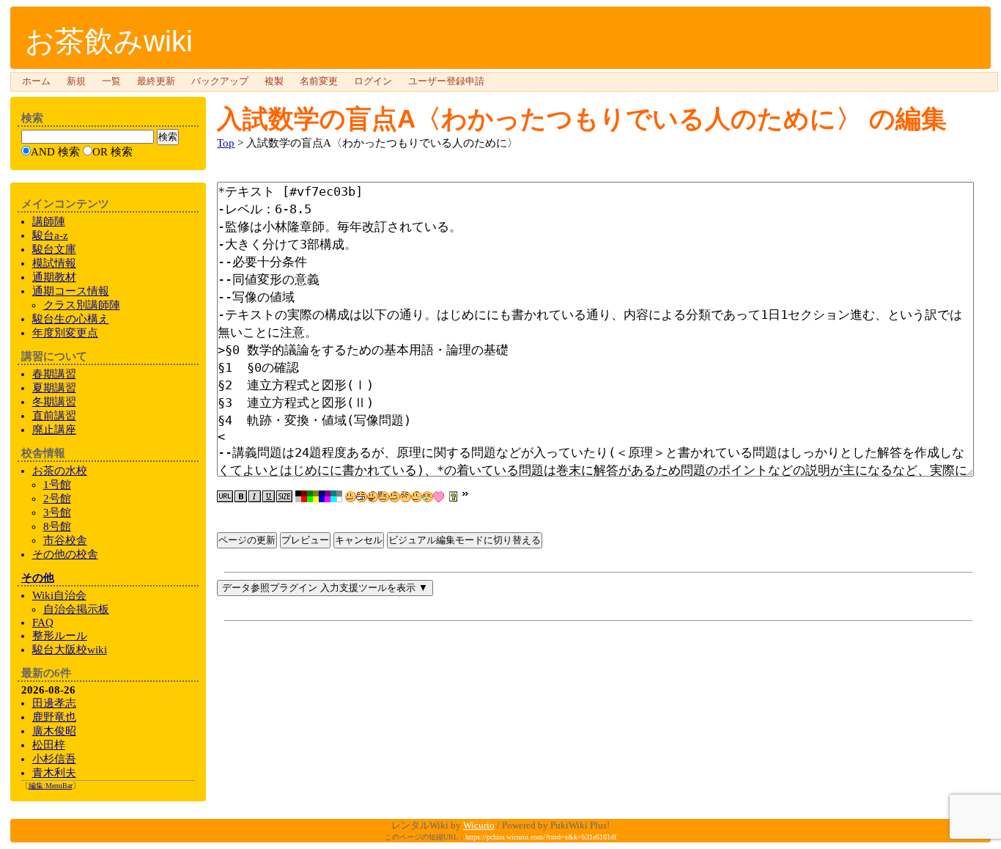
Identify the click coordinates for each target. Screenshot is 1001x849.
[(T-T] (427, 496)
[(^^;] (416, 496)
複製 (274, 81)
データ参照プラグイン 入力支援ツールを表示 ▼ (325, 587)
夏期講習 (54, 388)
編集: (51, 786)
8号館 (57, 526)
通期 (70, 291)
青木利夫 (54, 773)
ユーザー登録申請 (446, 81)
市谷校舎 (65, 540)
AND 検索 (55, 152)
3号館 (57, 512)
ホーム (36, 81)
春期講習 (54, 374)
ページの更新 (247, 539)
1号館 (57, 484)
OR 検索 (112, 152)
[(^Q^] (372, 496)
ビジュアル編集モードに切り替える (464, 539)
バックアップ (219, 81)
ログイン (373, 81)
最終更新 (156, 81)
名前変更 (319, 81)
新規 (76, 81)
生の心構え (70, 319)
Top (225, 143)
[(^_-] (394, 496)
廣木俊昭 (54, 731)
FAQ (42, 622)
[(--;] (405, 496)
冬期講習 (54, 402)
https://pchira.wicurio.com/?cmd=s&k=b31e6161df (540, 837)
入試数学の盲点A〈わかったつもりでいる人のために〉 (539, 118)
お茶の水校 (59, 471)
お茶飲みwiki (109, 41)
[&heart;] (438, 496)
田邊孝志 (54, 703)
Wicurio (479, 825)
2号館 (57, 498)
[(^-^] (361, 496)
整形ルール (59, 636)
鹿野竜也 (54, 717)
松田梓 (48, 745)
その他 (37, 578)
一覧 (111, 81)
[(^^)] (350, 496)
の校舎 (65, 554)
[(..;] (383, 496)
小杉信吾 (54, 759)
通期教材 (54, 277)
